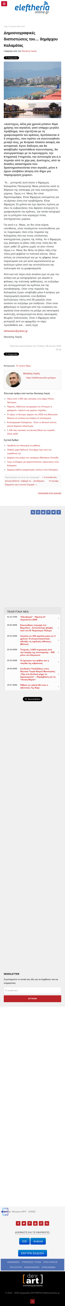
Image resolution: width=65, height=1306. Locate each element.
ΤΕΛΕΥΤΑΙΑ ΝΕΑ (18, 611)
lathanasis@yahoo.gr (16, 331)
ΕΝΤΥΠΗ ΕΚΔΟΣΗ (32, 1253)
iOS (24, 1241)
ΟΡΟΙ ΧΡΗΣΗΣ (50, 1262)
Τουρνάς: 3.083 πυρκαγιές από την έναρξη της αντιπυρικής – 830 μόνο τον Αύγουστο (37, 652)
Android (38, 1241)
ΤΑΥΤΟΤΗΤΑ (16, 1267)
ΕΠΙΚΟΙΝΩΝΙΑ (48, 1267)
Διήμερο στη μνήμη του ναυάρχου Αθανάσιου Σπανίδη (32, 457)
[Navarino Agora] (32, 110)
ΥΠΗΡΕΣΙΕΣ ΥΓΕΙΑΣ (31, 1262)
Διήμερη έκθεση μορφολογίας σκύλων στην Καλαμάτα (32, 469)
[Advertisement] (32, 786)
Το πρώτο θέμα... (24, 366)
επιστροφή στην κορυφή (49, 493)
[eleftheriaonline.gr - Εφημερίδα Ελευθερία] (32, 8)
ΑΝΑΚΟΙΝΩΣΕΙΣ (32, 1267)
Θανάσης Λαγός (29, 51)
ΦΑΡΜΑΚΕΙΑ (13, 1262)
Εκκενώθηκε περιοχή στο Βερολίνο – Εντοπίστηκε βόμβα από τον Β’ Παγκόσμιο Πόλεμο (36, 628)
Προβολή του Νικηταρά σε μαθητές (23, 445)
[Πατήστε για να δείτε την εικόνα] (32, 80)
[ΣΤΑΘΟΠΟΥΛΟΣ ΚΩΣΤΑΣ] (32, 1280)
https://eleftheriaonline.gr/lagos (41, 377)
